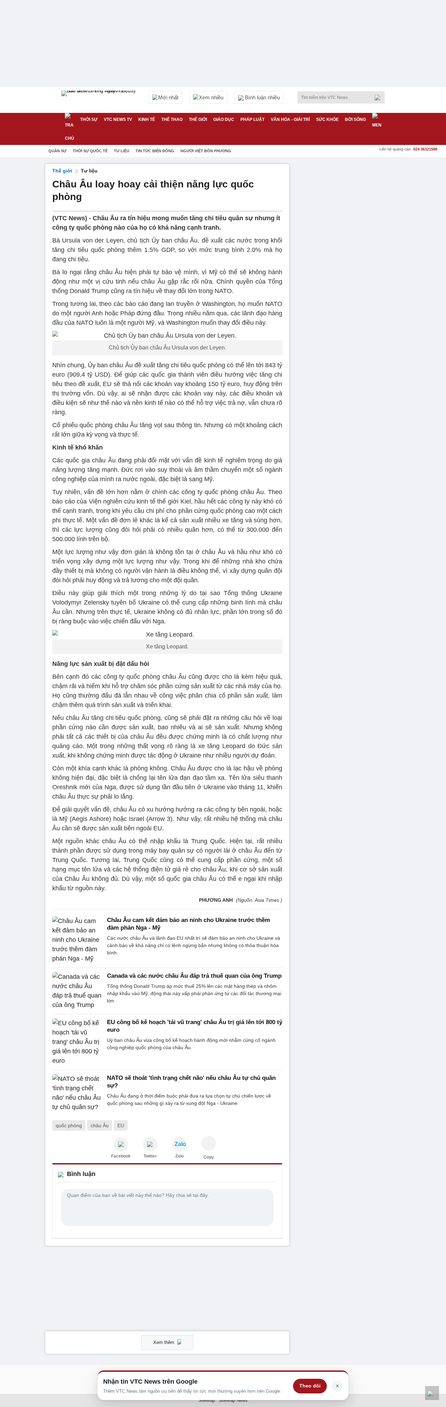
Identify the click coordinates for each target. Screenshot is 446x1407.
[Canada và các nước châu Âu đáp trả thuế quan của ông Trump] (77, 991)
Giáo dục (223, 119)
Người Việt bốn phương (205, 151)
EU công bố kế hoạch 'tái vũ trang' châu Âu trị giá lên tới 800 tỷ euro (194, 1026)
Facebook (121, 1156)
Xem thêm (164, 1342)
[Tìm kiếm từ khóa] (379, 97)
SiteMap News (233, 1400)
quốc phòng (69, 1125)
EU (120, 1125)
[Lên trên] (432, 1393)
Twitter (150, 1156)
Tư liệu (121, 151)
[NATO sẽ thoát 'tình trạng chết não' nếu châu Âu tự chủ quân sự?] (77, 1093)
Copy (208, 1157)
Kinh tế (146, 119)
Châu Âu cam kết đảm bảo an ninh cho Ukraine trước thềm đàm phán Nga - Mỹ (188, 924)
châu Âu (100, 1125)
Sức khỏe (327, 119)
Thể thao (172, 119)
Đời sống (355, 119)
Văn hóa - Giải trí (290, 119)
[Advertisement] (348, 268)
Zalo (179, 1156)
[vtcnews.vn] (121, 1144)
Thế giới (198, 119)
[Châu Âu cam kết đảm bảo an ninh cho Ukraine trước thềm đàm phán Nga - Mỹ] (77, 939)
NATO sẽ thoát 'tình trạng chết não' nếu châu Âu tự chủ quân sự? (191, 1082)
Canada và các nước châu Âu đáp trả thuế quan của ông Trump (194, 975)
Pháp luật (252, 119)
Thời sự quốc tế (90, 151)
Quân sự (57, 151)
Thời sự (89, 119)
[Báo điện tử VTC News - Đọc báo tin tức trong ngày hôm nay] (99, 100)
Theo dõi (310, 1386)
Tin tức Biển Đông (155, 151)
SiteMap (206, 1400)
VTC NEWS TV (118, 119)
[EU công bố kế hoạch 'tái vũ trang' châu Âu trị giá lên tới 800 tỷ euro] (77, 1042)
